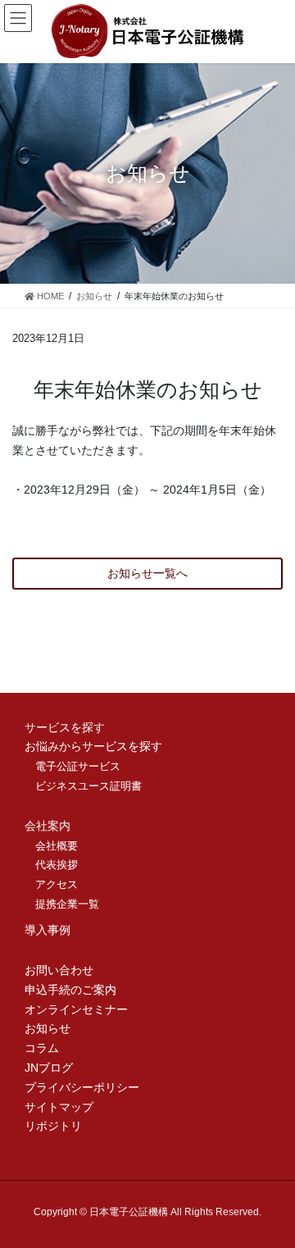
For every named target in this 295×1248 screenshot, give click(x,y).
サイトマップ (59, 1107)
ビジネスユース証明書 (88, 786)
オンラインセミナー (76, 1009)
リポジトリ (53, 1125)
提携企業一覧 (67, 904)
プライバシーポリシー (82, 1087)
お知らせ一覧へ (147, 573)
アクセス (56, 884)
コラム (42, 1047)
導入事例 (47, 929)
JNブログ (49, 1067)
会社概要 (56, 846)
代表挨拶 (56, 865)
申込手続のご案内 (70, 989)
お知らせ (47, 1028)
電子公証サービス (77, 766)
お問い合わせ (59, 970)
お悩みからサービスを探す (93, 746)
